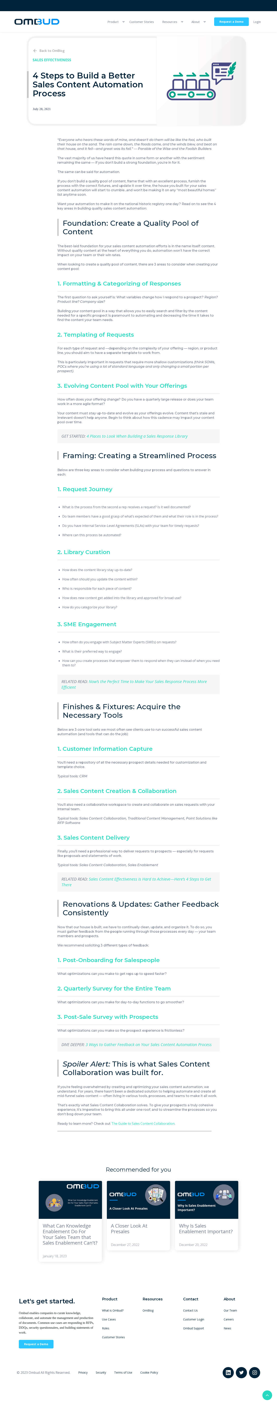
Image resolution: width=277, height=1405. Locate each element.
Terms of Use (123, 1372)
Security (101, 1372)
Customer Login (193, 1319)
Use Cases (109, 1319)
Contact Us (190, 1310)
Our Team (230, 1310)
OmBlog (148, 1310)
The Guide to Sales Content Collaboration (143, 1123)
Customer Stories (141, 22)
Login (257, 22)
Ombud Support (193, 1328)
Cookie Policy (149, 1372)
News (227, 1328)
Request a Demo (231, 22)
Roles (105, 1328)
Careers (229, 1319)
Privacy (83, 1372)
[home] (37, 21)
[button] (114, 21)
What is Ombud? (112, 1310)
